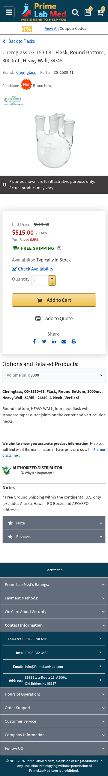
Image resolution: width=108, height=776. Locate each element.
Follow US (14, 748)
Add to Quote (59, 318)
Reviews (23, 536)
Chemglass (26, 72)
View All (52, 28)
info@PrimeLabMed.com (44, 666)
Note (20, 523)
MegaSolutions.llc (88, 761)
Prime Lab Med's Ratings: (27, 584)
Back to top (54, 570)
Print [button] (73, 341)
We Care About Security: (26, 611)
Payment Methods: (21, 598)
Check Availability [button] (35, 269)
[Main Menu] (9, 12)
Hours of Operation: (22, 694)
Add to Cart (59, 300)
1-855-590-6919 (36, 639)
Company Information (25, 734)
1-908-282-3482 (36, 652)
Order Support (18, 707)
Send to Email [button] (64, 341)
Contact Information (24, 625)
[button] (52, 278)
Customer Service (20, 721)
